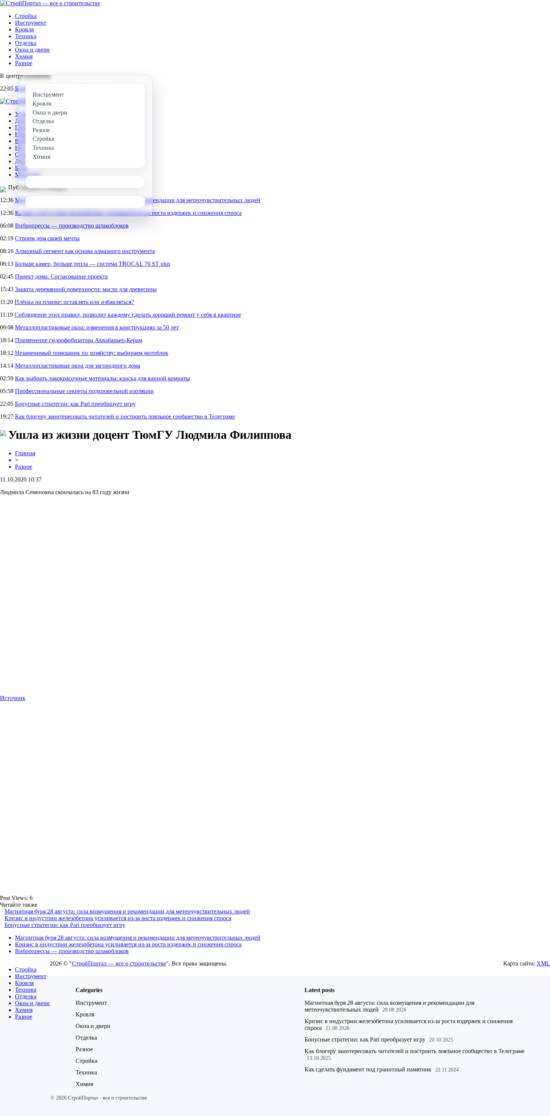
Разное (23, 63)
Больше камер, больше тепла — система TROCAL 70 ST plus (92, 264)
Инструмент (30, 22)
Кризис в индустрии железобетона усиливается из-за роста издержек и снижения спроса (117, 918)
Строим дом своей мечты (47, 238)
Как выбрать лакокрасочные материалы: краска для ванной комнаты (102, 378)
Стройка (26, 16)
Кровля (24, 29)
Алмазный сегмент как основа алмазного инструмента (85, 251)
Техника (25, 36)
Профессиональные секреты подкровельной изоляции (84, 391)
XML (543, 963)
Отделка (25, 43)
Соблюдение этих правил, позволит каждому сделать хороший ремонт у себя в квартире (128, 314)
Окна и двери (32, 49)
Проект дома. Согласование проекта (61, 276)
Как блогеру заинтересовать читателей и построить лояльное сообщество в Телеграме (125, 416)
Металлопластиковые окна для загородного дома (77, 365)
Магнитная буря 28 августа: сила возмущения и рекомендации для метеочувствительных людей (127, 911)
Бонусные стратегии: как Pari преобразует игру (75, 404)
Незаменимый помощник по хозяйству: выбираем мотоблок (91, 353)
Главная (25, 453)
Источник (12, 698)
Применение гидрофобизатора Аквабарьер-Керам (78, 340)
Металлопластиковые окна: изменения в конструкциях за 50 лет (97, 327)
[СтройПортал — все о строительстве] (50, 3)
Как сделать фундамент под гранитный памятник (368, 1069)
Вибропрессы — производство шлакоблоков (72, 225)
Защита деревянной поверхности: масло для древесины (86, 289)
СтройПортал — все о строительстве (119, 963)
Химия (24, 56)
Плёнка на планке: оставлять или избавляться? (74, 302)
